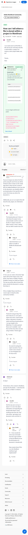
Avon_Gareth (15, 427)
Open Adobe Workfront (12, 17)
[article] (14, 192)
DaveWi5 (9, 39)
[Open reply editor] (14, 164)
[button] (8, 36)
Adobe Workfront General (7, 7)
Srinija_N (15, 237)
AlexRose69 (9, 376)
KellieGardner (10, 66)
